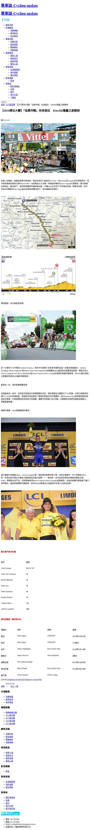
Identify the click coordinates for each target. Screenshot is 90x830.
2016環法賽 (10, 105)
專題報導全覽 (11, 713)
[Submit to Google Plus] (32, 680)
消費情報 (9, 697)
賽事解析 (9, 740)
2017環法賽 (10, 724)
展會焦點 (9, 737)
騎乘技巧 (9, 756)
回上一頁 (14, 686)
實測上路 (9, 761)
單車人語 (9, 753)
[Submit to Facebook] (14, 680)
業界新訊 (9, 700)
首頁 (3, 105)
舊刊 (7, 803)
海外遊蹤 (9, 785)
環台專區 (9, 787)
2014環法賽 (10, 715)
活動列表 (9, 734)
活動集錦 (9, 742)
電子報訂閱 (10, 809)
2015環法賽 (10, 718)
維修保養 (9, 758)
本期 (7, 800)
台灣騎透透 (10, 782)
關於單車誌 (10, 798)
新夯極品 (9, 702)
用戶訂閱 (9, 806)
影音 (7, 771)
